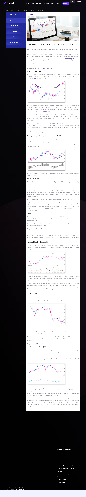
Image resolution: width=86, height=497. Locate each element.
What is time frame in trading (44, 68)
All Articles (13, 14)
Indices (12, 36)
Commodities (14, 25)
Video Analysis (14, 42)
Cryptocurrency (14, 31)
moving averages (45, 111)
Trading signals (40, 229)
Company (28, 3)
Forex (11, 10)
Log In (57, 3)
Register (65, 3)
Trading (33, 3)
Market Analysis (46, 3)
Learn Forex (38, 3)
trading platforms (31, 78)
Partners (52, 3)
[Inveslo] (8, 3)
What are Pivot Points (42, 344)
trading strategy (69, 58)
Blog (7, 10)
